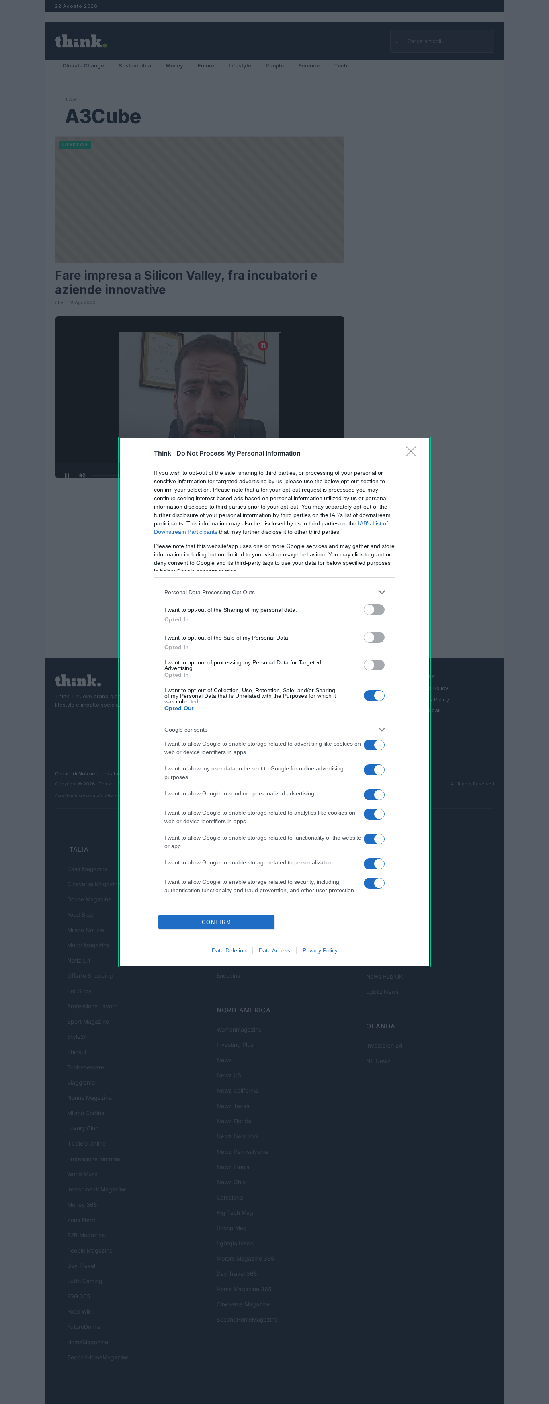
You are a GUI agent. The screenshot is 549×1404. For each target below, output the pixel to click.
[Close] (413, 454)
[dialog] (274, 702)
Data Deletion (229, 950)
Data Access (274, 950)
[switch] (374, 609)
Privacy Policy (320, 950)
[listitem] (274, 592)
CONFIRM (216, 922)
